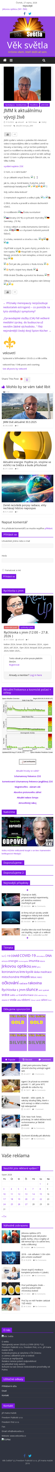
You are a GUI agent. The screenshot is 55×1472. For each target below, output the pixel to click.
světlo (12, 995)
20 (26, 1199)
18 (12, 1199)
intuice (42, 961)
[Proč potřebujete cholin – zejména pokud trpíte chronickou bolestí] (11, 1283)
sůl (17, 995)
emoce (5, 961)
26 (19, 1204)
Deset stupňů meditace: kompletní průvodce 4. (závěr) (35, 1271)
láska (37, 972)
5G (3, 956)
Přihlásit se (9, 576)
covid (15, 955)
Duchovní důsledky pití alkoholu (35, 1135)
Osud (4, 1390)
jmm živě (44, 105)
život (49, 1000)
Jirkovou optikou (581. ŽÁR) (14, 9)
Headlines (34, 105)
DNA (48, 956)
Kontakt (5, 1395)
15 (41, 1194)
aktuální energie (22, 126)
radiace (23, 983)
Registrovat (14, 664)
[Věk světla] (5, 60)
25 (12, 1204)
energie (13, 961)
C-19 (7, 956)
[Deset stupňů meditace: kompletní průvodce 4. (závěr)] (11, 1268)
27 (26, 1204)
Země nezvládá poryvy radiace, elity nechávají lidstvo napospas (24, 506)
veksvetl (20, 122)
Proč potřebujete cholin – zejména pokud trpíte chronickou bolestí (33, 1288)
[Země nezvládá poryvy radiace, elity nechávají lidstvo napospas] (27, 476)
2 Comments (39, 1074)
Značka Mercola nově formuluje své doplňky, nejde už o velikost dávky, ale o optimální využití (36, 932)
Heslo (4, 555)
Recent (28, 1059)
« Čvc (4, 1216)
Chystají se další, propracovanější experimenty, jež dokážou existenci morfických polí (35, 898)
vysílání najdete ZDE (13, 166)
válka (19, 1000)
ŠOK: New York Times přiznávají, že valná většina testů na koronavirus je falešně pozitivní (36, 1121)
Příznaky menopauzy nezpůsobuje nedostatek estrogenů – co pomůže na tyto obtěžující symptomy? (26, 307)
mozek (25, 976)
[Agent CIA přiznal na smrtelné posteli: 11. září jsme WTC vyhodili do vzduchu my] (11, 1079)
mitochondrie (10, 977)
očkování (10, 983)
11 (12, 1194)
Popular (11, 1059)
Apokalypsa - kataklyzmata (16, 105)
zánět (38, 1000)
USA (36, 995)
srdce (5, 995)
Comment (46, 1059)
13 (26, 1194)
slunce (32, 989)
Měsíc (33, 977)
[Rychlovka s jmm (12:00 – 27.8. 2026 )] (27, 597)
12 (19, 1194)
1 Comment (39, 1109)
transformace (26, 995)
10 (4, 1194)
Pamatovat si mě (13, 570)
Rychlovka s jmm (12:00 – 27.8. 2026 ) (26, 634)
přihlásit (48, 528)
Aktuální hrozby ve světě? (27, 770)
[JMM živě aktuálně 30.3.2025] (27, 393)
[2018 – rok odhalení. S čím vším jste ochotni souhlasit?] (11, 1253)
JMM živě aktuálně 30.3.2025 (20, 422)
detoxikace (40, 956)
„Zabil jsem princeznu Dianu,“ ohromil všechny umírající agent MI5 (35, 1068)
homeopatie (23, 961)
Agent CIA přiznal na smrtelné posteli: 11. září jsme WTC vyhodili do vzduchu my (35, 1084)
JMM (31, 126)
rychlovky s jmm (27, 627)
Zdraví (33, 1000)
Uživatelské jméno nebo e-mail (16, 541)
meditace (46, 972)
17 (4, 1199)
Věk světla (27, 45)
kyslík (29, 972)
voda (13, 1000)
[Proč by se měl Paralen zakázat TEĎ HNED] (11, 1299)
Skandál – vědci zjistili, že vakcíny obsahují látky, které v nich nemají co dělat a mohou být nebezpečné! (35, 1102)
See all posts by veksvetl (15, 368)
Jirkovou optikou (16, 966)
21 (33, 1199)
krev (22, 972)
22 (41, 1199)
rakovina (35, 983)
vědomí (25, 999)
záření (44, 999)
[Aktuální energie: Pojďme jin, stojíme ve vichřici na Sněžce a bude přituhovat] (27, 433)
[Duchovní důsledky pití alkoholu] (11, 1133)
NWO (39, 977)
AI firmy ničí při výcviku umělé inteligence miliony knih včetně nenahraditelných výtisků (35, 915)
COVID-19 (28, 955)
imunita (34, 961)
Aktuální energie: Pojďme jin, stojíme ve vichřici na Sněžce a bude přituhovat (27, 463)
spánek (46, 990)
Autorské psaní (11, 627)
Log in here (36, 675)
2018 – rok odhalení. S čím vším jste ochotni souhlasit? (35, 1255)
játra (38, 967)
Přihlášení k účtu (9, 1386)
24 (4, 1204)
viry (45, 995)
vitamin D (5, 1000)
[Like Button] (7, 134)
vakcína (41, 995)
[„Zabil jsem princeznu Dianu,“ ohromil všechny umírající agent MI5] (11, 1063)
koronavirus (10, 972)
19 (19, 1199)
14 (33, 1194)
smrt (40, 990)
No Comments (40, 906)
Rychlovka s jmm (14, 990)
